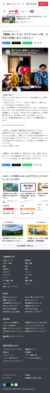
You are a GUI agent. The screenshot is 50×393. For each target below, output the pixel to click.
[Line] (12, 384)
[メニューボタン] (4, 4)
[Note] (16, 384)
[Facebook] (4, 384)
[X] (8, 384)
